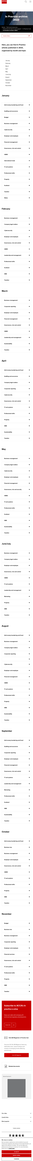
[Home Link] (16, 1128)
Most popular (5, 1121)
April (6, 69)
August (7, 77)
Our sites (4, 1113)
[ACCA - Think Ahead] (4, 3)
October (7, 83)
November (8, 85)
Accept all (16, 1151)
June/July (8, 74)
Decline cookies (16, 1155)
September (8, 80)
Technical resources (11, 27)
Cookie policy (11, 1148)
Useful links (5, 1117)
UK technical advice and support (12, 29)
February (7, 63)
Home (3, 27)
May (6, 71)
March (7, 66)
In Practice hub (27, 29)
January (7, 60)
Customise (16, 1159)
